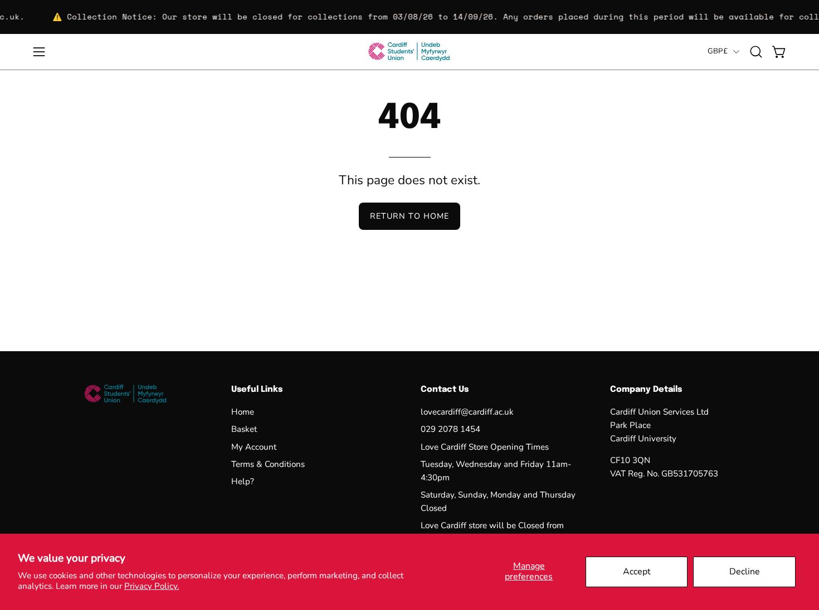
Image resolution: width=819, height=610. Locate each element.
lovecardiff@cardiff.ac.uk (467, 411)
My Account (253, 446)
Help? (242, 482)
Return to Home (409, 216)
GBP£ (718, 51)
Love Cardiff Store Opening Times (485, 446)
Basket (244, 429)
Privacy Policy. (151, 586)
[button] (756, 51)
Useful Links (256, 389)
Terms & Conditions (268, 464)
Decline (744, 571)
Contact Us (445, 389)
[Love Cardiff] (409, 51)
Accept (637, 571)
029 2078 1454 (450, 429)
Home (242, 411)
